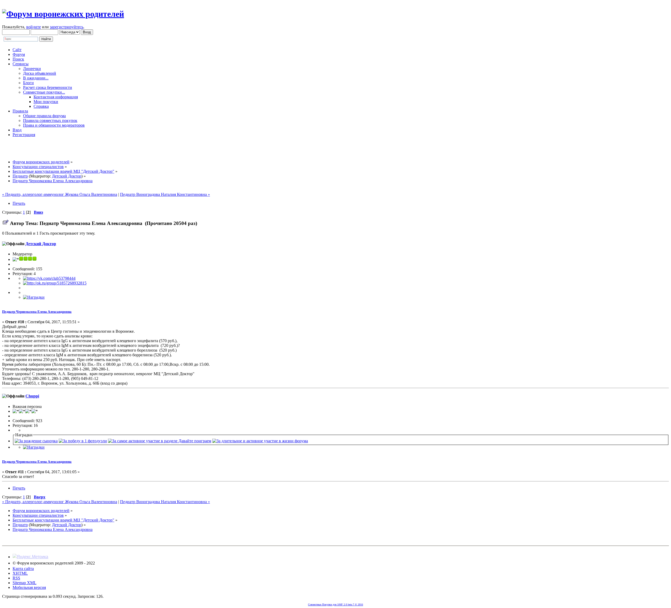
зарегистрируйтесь (66, 27)
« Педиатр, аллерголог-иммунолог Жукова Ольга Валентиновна (59, 194)
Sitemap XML (24, 582)
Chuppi (32, 396)
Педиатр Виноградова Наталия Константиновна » (165, 194)
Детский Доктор (66, 176)
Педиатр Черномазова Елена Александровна (37, 312)
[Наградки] (34, 297)
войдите (33, 27)
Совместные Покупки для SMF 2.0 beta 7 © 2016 (335, 604)
